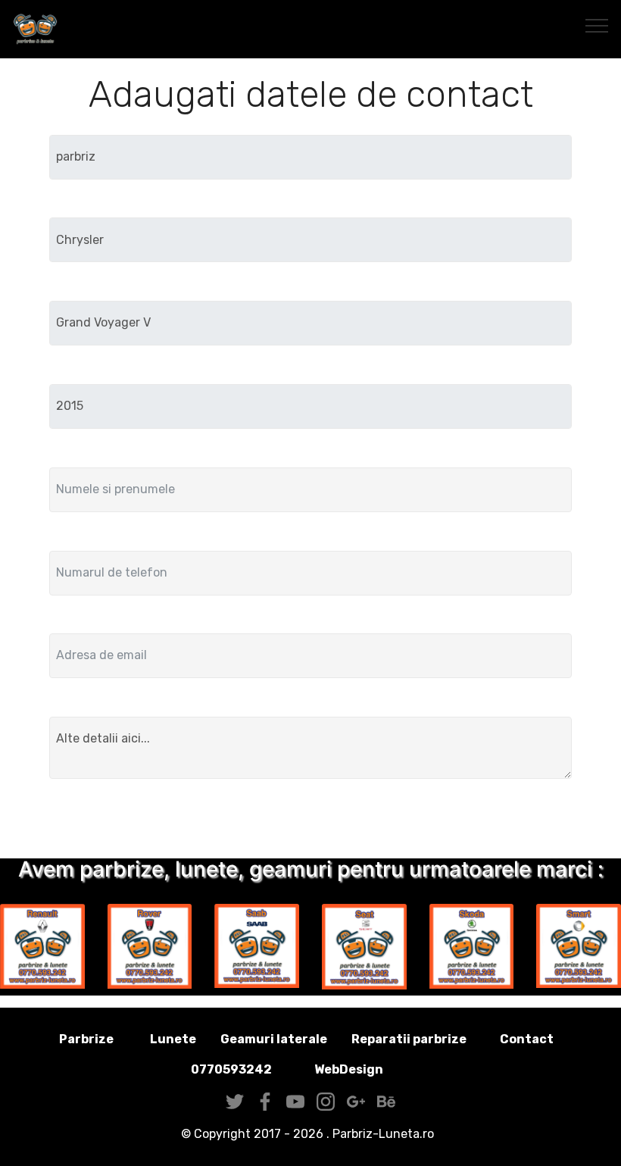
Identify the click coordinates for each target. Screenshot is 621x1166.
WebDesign (372, 1069)
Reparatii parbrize (409, 1039)
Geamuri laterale (273, 1039)
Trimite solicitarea (310, 821)
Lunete (173, 1039)
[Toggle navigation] (597, 25)
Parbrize (86, 1039)
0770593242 (231, 1069)
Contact (527, 1039)
